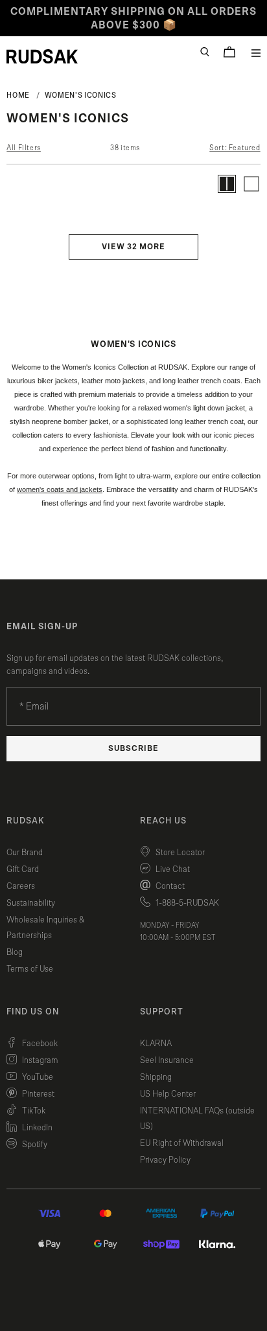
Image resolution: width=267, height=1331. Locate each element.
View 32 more (133, 247)
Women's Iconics (81, 95)
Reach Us (163, 820)
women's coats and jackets (59, 489)
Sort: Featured (234, 147)
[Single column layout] (251, 184)
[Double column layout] (227, 184)
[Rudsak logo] (42, 56)
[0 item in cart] (229, 52)
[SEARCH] (204, 51)
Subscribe (133, 748)
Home (18, 95)
